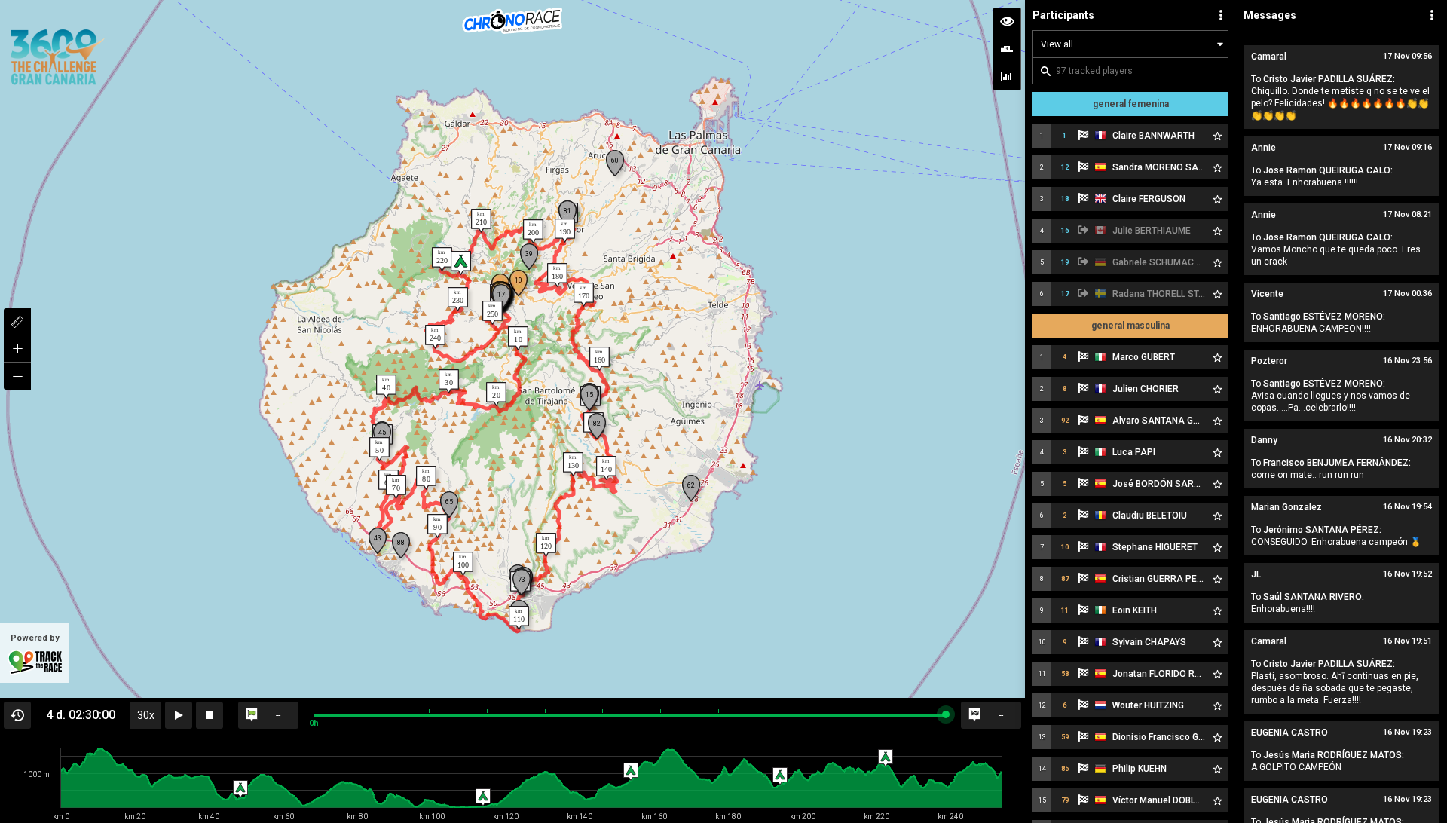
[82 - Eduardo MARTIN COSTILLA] (597, 426)
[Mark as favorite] (1217, 135)
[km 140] (606, 468)
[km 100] (463, 564)
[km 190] (565, 231)
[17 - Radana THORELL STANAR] (501, 297)
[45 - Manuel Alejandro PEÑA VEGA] (382, 435)
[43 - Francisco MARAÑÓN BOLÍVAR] (378, 541)
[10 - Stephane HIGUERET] (518, 283)
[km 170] (584, 295)
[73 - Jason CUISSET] (521, 582)
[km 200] (533, 231)
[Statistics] (1006, 76)
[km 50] (379, 449)
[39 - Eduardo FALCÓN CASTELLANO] (529, 256)
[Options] (1220, 15)
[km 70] (396, 487)
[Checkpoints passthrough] (1006, 49)
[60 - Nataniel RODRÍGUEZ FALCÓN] (615, 163)
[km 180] (557, 275)
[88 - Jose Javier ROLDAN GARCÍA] (401, 545)
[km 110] (519, 618)
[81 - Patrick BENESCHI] (567, 213)
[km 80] (426, 478)
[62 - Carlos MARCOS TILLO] (691, 488)
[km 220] (442, 259)
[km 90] (437, 526)
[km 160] (599, 359)
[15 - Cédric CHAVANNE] (589, 397)
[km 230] (458, 299)
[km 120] (546, 545)
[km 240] (435, 337)
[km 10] (518, 338)
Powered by (35, 638)
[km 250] (492, 313)
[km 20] (496, 394)
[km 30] (449, 381)
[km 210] (481, 221)
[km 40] (386, 387)
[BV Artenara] (461, 263)
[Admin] (1431, 15)
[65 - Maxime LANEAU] (449, 504)
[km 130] (573, 464)
